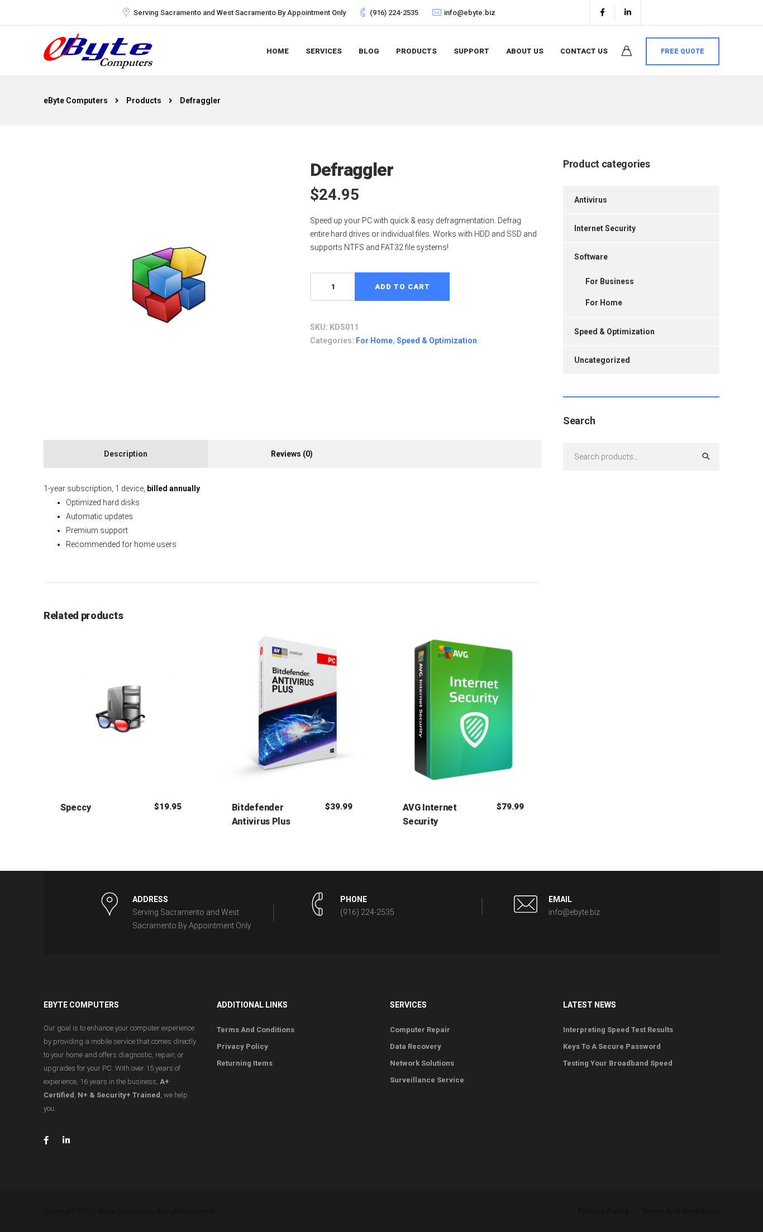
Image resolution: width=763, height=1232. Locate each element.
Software (591, 256)
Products (416, 51)
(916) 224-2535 (394, 12)
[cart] (627, 52)
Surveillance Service (427, 1080)
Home (277, 51)
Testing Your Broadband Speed (618, 1063)
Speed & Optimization (437, 340)
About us (524, 51)
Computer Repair (420, 1029)
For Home (374, 340)
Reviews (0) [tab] (292, 453)
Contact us (584, 51)
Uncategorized (602, 360)
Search (705, 457)
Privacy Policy (242, 1046)
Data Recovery (415, 1046)
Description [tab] (125, 453)
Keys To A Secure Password (612, 1046)
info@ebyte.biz (469, 12)
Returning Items (245, 1063)
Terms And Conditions (255, 1029)
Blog (369, 51)
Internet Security (605, 228)
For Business (609, 281)
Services (324, 51)
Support (471, 51)
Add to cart (402, 286)
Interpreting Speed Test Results (618, 1029)
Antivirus (590, 199)
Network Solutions (422, 1063)
